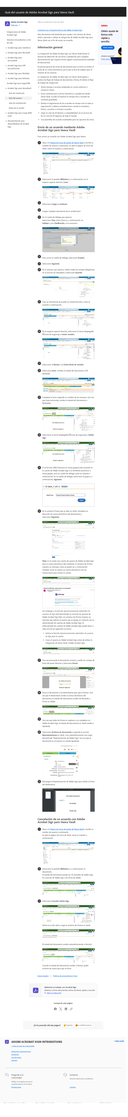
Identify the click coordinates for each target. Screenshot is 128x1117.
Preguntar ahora (16, 1087)
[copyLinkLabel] (71, 1010)
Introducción (15, 1054)
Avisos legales (43, 976)
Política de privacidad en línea (65, 976)
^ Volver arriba (119, 1041)
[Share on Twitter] (60, 1010)
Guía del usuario (16, 1057)
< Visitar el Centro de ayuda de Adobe (22, 1046)
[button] (18, 47)
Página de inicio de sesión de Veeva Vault (67, 143)
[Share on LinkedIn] (65, 1010)
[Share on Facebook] (55, 1010)
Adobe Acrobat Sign (19, 22)
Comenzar (73, 1087)
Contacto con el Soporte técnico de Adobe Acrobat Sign (60, 30)
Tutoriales (14, 1060)
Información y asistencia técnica (21, 1051)
